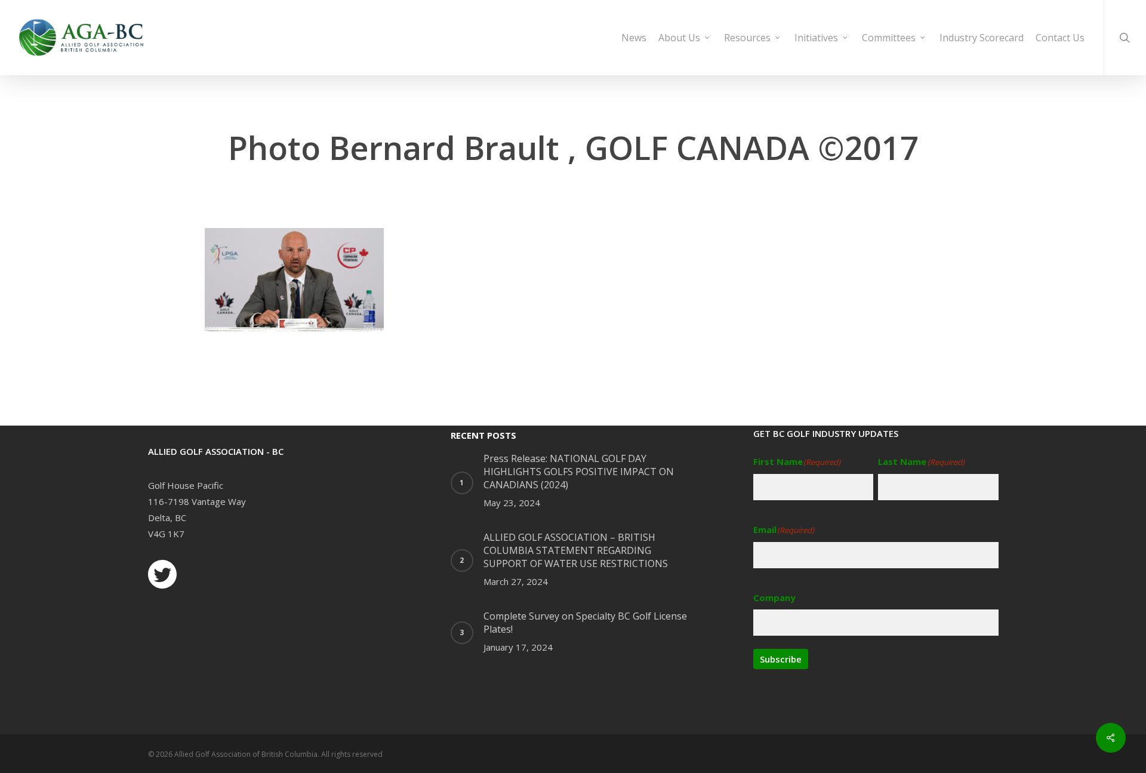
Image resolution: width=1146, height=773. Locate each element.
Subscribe (781, 659)
